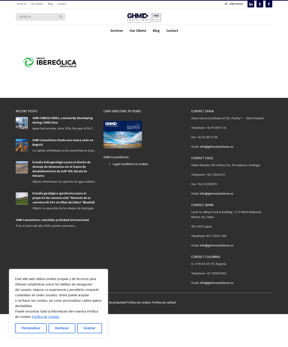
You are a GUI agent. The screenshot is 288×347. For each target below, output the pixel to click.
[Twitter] (259, 4)
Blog (50, 3)
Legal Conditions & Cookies (130, 164)
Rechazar (62, 328)
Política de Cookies (45, 317)
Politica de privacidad (112, 302)
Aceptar (89, 328)
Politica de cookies (138, 302)
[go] (60, 16)
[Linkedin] (251, 4)
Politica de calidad (164, 302)
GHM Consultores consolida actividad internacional (52, 220)
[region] (58, 303)
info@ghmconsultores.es (217, 146)
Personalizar (31, 328)
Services (22, 3)
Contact (61, 3)
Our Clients (37, 3)
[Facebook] (269, 4)
